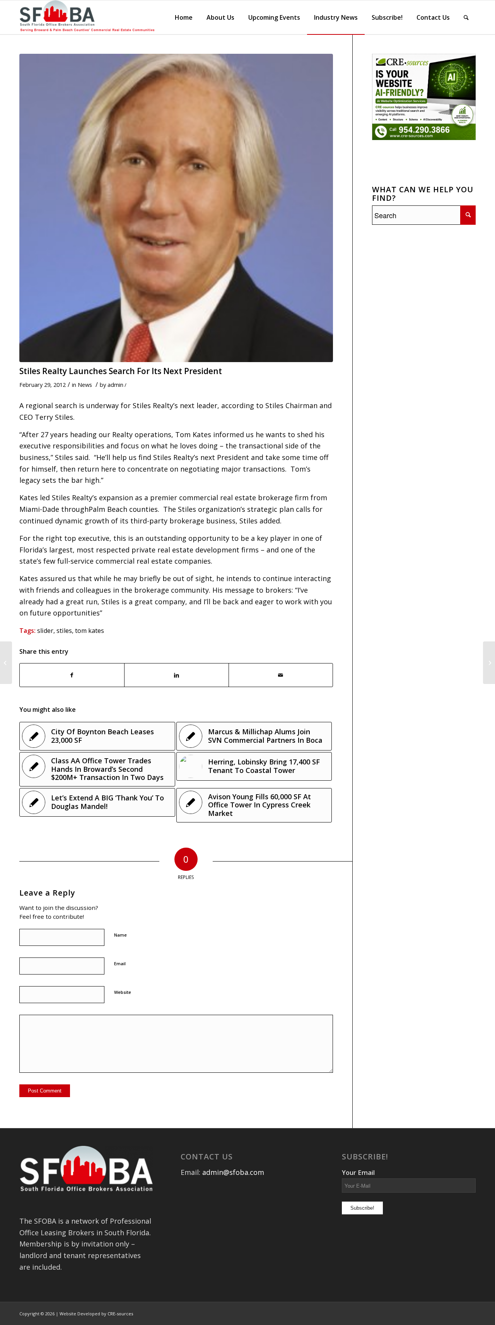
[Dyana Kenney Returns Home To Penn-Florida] (6, 662)
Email (120, 963)
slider (45, 630)
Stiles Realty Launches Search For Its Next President (120, 371)
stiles (64, 630)
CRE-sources (120, 1313)
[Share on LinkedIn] (177, 675)
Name (120, 935)
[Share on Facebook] (72, 675)
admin (115, 384)
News (85, 384)
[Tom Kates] (176, 208)
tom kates (89, 630)
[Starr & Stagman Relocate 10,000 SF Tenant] (489, 662)
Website (122, 992)
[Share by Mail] (281, 675)
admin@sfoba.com (233, 1172)
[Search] (466, 17)
